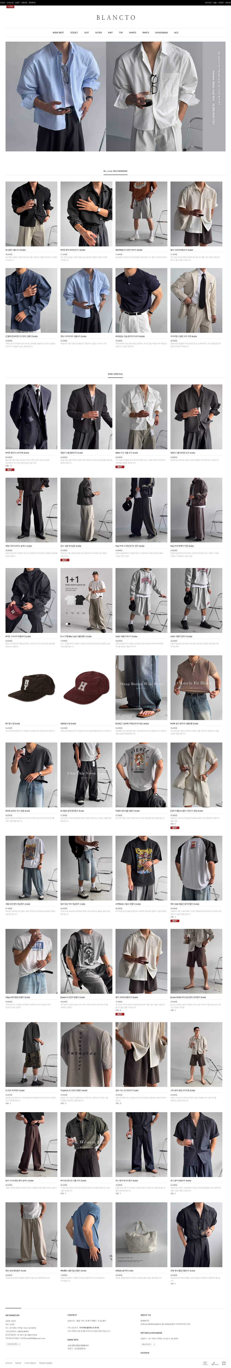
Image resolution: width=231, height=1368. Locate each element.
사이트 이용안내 (30, 1363)
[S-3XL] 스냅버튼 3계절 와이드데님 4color (132, 724)
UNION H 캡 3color (68, 724)
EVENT (221, 3)
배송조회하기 (146, 1345)
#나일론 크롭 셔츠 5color (16, 250)
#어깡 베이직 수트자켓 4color (17, 453)
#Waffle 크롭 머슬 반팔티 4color (73, 1271)
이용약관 (18, 1363)
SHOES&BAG (161, 32)
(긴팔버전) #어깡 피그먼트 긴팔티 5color (22, 336)
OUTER (98, 32)
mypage (32, 3)
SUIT (86, 32)
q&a (215, 3)
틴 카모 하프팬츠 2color (15, 1090)
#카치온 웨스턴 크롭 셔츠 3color (73, 1181)
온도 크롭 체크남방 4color (70, 546)
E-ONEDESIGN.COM (182, 1324)
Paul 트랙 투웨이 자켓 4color (182, 546)
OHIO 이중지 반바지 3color (181, 636)
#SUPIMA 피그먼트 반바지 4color (129, 250)
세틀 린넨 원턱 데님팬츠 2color (18, 904)
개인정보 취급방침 (45, 1363)
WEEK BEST (58, 32)
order (24, 3)
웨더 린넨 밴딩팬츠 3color (16, 1271)
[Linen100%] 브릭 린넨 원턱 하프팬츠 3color (188, 997)
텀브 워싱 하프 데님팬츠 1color (72, 904)
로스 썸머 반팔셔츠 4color (180, 1181)
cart (17, 3)
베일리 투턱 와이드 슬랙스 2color (19, 546)
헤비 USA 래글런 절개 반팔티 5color (184, 904)
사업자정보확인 (12, 1344)
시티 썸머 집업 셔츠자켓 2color (182, 1090)
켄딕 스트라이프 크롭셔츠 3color (73, 336)
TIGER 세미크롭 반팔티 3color (128, 811)
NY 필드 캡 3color (13, 724)
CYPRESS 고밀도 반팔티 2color (128, 904)
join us (10, 3)
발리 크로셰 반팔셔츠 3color (181, 250)
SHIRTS (132, 32)
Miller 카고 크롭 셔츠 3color (127, 453)
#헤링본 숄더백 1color (124, 1271)
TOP (121, 32)
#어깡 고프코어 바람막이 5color (18, 636)
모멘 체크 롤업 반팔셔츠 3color (182, 1271)
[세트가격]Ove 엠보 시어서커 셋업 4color (186, 811)
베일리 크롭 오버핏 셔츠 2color (182, 453)
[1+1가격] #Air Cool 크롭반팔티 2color (76, 636)
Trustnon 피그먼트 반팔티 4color (73, 1090)
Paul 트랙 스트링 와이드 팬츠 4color (130, 546)
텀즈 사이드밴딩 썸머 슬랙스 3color (20, 1181)
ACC (176, 32)
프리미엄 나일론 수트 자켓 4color (183, 336)
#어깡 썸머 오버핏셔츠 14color (72, 250)
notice (208, 3)
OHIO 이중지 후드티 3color (126, 636)
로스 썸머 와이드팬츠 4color (127, 1181)
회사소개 (9, 1363)
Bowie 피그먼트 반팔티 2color (72, 997)
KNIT (110, 32)
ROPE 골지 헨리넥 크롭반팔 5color (184, 724)
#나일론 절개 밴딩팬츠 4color (72, 811)
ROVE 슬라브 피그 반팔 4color (18, 811)
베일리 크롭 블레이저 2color (71, 453)
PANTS (146, 32)
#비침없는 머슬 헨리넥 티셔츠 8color (130, 336)
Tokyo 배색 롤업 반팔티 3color (18, 997)
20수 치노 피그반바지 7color (127, 1090)
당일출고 (74, 32)
